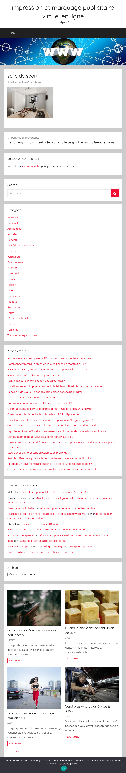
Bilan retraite (15, 552)
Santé (10, 312)
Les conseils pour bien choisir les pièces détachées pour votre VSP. (47, 513)
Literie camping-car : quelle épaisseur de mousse (37, 397)
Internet (12, 267)
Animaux (12, 217)
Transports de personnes (22, 335)
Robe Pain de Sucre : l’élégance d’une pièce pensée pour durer (44, 391)
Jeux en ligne (15, 273)
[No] (122, 764)
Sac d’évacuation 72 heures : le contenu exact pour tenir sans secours (48, 369)
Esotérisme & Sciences (21, 245)
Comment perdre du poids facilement (43, 540)
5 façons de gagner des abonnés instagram (59, 529)
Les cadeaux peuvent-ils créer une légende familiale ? (53, 492)
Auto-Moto (13, 234)
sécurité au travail (18, 318)
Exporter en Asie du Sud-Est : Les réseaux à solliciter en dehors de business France (56, 431)
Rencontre (13, 307)
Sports (11, 324)
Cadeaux (12, 239)
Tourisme (12, 329)
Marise (37, 82)
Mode (10, 290)
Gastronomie (15, 262)
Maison (11, 284)
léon (10, 540)
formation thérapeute (20, 535)
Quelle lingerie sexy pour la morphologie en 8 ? (65, 546)
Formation (13, 256)
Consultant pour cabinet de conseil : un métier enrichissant (75, 535)
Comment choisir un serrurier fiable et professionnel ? (39, 403)
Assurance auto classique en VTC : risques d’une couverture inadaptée (49, 358)
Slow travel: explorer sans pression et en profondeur (38, 452)
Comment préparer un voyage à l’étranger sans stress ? (40, 436)
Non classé (14, 296)
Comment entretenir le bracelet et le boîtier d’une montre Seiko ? (46, 363)
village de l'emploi (18, 546)
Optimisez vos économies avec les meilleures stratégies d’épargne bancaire (52, 469)
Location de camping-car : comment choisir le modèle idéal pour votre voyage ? (55, 386)
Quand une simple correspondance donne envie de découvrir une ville (49, 408)
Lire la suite (15, 660)
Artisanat (12, 223)
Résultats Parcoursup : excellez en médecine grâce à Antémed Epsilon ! (50, 458)
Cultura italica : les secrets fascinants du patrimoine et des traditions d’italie (52, 425)
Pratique (12, 301)
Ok (63, 768)
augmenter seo (16, 529)
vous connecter (31, 166)
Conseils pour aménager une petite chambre (68, 508)
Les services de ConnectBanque (40, 524)
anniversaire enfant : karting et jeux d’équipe (33, 375)
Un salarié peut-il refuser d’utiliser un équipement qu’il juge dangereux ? (50, 420)
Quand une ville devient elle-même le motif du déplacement (44, 414)
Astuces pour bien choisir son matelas (52, 552)
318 (15, 751)
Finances (12, 251)
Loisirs (11, 279)
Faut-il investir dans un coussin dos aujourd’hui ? (36, 380)
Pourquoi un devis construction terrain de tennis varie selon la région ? (49, 463)
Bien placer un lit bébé (20, 508)
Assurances (14, 228)
